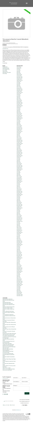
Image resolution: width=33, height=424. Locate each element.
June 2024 (18, 95)
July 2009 (18, 286)
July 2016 (18, 196)
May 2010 (18, 275)
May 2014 (18, 224)
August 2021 (19, 132)
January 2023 (19, 114)
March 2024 (19, 99)
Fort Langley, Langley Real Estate (8, 335)
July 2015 (18, 210)
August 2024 (19, 93)
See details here (5, 48)
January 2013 (19, 240)
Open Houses (5, 71)
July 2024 (18, 94)
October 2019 (19, 154)
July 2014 (18, 222)
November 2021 (19, 129)
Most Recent (19, 66)
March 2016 (19, 201)
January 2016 (19, 203)
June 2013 (18, 235)
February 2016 (19, 202)
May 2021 (18, 134)
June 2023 (18, 109)
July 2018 (18, 171)
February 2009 (19, 292)
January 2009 (19, 293)
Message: (15, 385)
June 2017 (18, 184)
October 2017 (19, 180)
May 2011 (18, 262)
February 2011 (19, 265)
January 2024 (19, 101)
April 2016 (18, 200)
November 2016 (19, 192)
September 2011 (19, 257)
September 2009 (20, 284)
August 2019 (19, 156)
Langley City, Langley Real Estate (8, 344)
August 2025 (19, 81)
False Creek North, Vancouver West (9, 334)
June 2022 (18, 121)
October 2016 (19, 193)
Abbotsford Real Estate (7, 302)
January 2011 (19, 266)
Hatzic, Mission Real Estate (7, 343)
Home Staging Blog (6, 69)
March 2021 (19, 136)
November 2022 (19, 115)
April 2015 (18, 213)
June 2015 (18, 211)
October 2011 (19, 256)
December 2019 (19, 152)
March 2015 (19, 214)
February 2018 (19, 176)
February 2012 (19, 252)
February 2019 (19, 163)
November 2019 (19, 153)
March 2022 (19, 124)
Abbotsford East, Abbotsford (7, 299)
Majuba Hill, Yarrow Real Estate (8, 345)
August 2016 (19, 195)
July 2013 (18, 234)
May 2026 (18, 71)
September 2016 (19, 194)
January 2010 (19, 280)
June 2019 (18, 159)
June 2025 (18, 83)
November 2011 (19, 255)
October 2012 (19, 243)
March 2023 (19, 112)
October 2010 (19, 270)
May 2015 (18, 212)
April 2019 (18, 161)
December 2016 (19, 191)
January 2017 (19, 190)
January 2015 (19, 216)
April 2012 (18, 250)
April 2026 (18, 72)
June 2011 (18, 261)
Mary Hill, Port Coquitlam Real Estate (9, 346)
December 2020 (19, 140)
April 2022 (18, 123)
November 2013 (19, 230)
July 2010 (18, 273)
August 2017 (19, 182)
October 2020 (19, 142)
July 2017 (18, 183)
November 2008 (19, 295)
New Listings (5, 70)
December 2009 (19, 281)
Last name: (24, 377)
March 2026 (19, 73)
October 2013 (19, 231)
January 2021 (19, 139)
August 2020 (19, 144)
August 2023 (19, 106)
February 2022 (19, 125)
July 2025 (18, 82)
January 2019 (19, 164)
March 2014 (19, 226)
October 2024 (19, 91)
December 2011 (19, 254)
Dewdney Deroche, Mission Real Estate (9, 333)
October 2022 (19, 116)
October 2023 (19, 104)
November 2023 (19, 103)
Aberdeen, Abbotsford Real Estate (8, 306)
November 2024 (19, 90)
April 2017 (18, 186)
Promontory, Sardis (6, 352)
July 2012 (18, 246)
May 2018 (18, 173)
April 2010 (18, 276)
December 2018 (19, 165)
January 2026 (19, 75)
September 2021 (19, 131)
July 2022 (18, 120)
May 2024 (18, 96)
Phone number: (25, 381)
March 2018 (19, 175)
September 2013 (19, 232)
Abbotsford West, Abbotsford (8, 303)
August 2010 (19, 272)
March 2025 (19, 86)
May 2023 (18, 110)
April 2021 (18, 135)
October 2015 (19, 206)
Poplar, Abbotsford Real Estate (8, 351)
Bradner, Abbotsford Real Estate (8, 311)
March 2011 (18, 264)
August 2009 (19, 285)
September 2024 (20, 92)
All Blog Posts (5, 66)
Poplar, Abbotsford (6, 350)
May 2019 (18, 160)
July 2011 (18, 260)
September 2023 (20, 105)
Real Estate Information (7, 72)
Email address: (16, 381)
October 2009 (19, 283)
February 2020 (19, 150)
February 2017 (19, 189)
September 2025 (20, 80)
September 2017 (19, 181)
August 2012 (19, 245)
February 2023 (19, 113)
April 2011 (18, 263)
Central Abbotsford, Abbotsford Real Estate (12, 43)
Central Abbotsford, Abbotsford (8, 314)
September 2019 (19, 155)
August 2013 (19, 233)
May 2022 (18, 122)
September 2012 (19, 244)
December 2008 (19, 294)
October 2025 (19, 79)
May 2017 (18, 185)
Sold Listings (5, 73)
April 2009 (18, 290)
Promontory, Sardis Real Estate (8, 353)
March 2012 (19, 251)
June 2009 (18, 287)
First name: (15, 377)
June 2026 (18, 70)
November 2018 (19, 166)
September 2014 (19, 221)
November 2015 (19, 205)
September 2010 (19, 271)
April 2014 (18, 225)
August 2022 (19, 119)
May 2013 (18, 236)
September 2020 (20, 143)
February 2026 (19, 74)
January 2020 (19, 151)
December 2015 (19, 204)
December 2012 (19, 241)
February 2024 (19, 100)
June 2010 (18, 274)
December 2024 (19, 89)
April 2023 (18, 111)
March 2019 (19, 162)
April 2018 (18, 174)
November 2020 (19, 141)
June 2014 (18, 223)
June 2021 (18, 133)
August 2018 (19, 170)
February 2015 (19, 215)
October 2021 (19, 130)
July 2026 (18, 69)
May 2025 (18, 84)
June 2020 (18, 146)
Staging (4, 360)
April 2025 (18, 85)
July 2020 (18, 145)
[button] (4, 394)
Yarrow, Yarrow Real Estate (7, 370)
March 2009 (19, 291)
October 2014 (19, 220)
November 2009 (19, 282)
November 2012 (19, 242)
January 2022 (19, 126)
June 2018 (18, 172)
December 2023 (19, 102)
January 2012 (19, 253)
